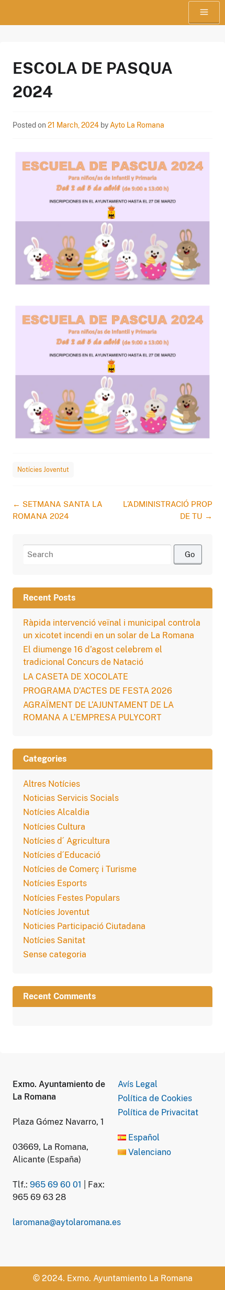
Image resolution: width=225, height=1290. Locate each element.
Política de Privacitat (158, 1112)
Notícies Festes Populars (71, 898)
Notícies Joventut (43, 469)
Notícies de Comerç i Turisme (80, 869)
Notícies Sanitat (54, 940)
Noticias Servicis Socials (71, 798)
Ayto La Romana (137, 125)
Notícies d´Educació (61, 855)
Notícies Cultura (54, 827)
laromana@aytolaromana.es (67, 1222)
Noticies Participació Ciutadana (84, 926)
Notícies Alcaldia (56, 812)
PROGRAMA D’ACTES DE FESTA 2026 (97, 691)
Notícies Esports (55, 883)
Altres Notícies (51, 784)
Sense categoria (54, 954)
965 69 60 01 (56, 1185)
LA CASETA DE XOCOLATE (75, 677)
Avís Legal (138, 1084)
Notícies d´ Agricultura (66, 841)
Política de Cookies (155, 1098)
